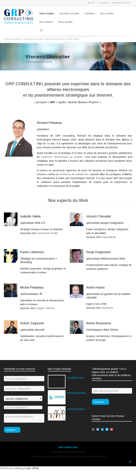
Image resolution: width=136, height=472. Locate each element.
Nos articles (46, 22)
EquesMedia (109, 237)
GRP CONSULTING (68, 447)
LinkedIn (22, 3)
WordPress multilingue (12, 468)
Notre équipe (46, 13)
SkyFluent (107, 307)
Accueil (91, 3)
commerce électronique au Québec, (62, 157)
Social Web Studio (48, 233)
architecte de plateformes (74, 174)
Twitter (7, 3)
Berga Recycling (76, 393)
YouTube (38, 3)
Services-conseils (69, 13)
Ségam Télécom (45, 308)
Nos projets (107, 13)
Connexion (103, 3)
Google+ (30, 3)
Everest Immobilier (76, 409)
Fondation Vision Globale (76, 377)
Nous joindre (65, 22)
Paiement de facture (121, 3)
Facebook (14, 3)
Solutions (90, 13)
